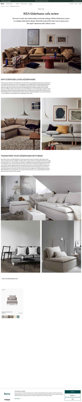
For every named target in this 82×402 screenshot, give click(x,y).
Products (17, 3)
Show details (17, 398)
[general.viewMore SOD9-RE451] (21, 316)
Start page (2, 6)
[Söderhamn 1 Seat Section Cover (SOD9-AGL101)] (6, 316)
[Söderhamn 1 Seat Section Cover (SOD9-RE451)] (3, 316)
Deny (73, 399)
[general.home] (2, 3)
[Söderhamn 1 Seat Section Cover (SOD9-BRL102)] (18, 316)
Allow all (72, 391)
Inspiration (30, 3)
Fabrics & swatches (24, 3)
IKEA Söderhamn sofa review (14, 6)
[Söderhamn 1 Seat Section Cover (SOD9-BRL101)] (15, 316)
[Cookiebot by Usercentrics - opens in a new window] (7, 400)
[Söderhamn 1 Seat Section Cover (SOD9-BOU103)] (12, 316)
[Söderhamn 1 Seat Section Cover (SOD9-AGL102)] (9, 316)
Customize (72, 395)
